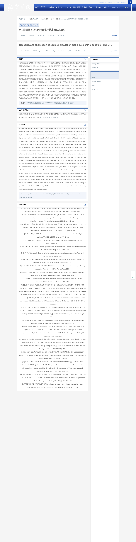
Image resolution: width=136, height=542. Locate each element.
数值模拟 (71, 103)
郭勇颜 (31, 35)
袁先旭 (60, 35)
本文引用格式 (96, 81)
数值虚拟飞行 (39, 103)
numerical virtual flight (46, 194)
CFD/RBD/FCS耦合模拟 (52, 103)
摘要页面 (95, 67)
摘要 (93, 77)
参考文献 (95, 89)
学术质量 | (117, 2)
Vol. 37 (35, 19)
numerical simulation (25, 197)
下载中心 (106, 7)
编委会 (51, 7)
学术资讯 (76, 7)
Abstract (94, 85)
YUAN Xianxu (79, 51)
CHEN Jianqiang (63, 51)
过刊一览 (68, 7)
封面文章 (59, 7)
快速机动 (64, 103)
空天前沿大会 (87, 7)
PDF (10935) (96, 64)
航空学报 (22, 19)
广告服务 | (110, 2)
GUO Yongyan (38, 51)
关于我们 (43, 7)
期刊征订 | (102, 2)
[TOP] (133, 273)
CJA (127, 7)
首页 (37, 7)
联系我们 (123, 2)
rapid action (80, 194)
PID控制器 (30, 103)
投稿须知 (97, 7)
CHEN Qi (24, 51)
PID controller (34, 194)
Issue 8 (43, 19)
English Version (116, 7)
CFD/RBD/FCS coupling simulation (65, 194)
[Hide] (133, 277)
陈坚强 (50, 35)
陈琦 (22, 35)
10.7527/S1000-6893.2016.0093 (49, 117)
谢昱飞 (40, 35)
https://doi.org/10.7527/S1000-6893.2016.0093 (73, 19)
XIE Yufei (49, 51)
